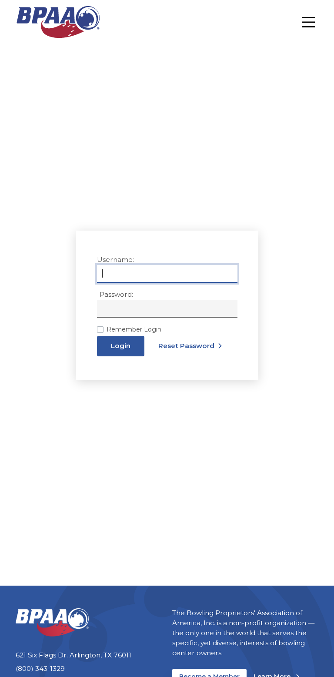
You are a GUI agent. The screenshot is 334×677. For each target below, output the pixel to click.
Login (120, 346)
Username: (115, 259)
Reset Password (186, 346)
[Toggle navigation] (308, 22)
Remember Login (134, 329)
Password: (116, 294)
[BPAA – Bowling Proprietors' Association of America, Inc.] (58, 21)
